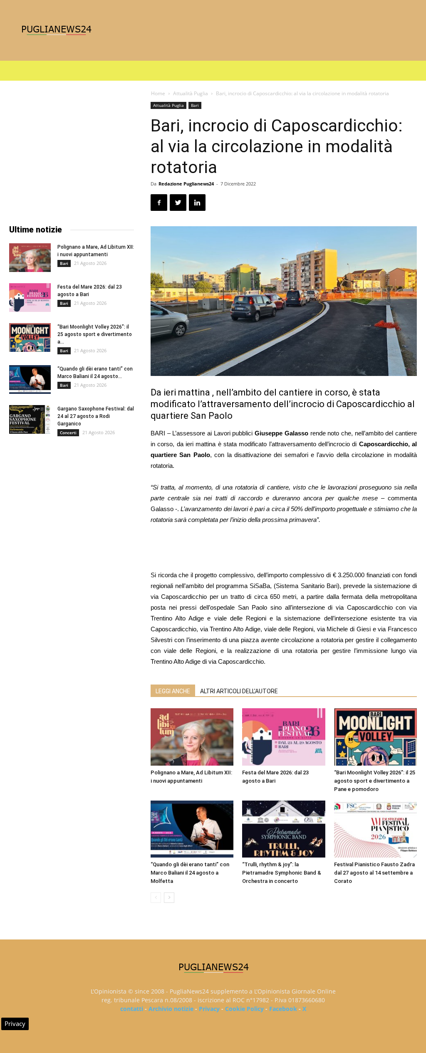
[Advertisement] (283, 548)
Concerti (68, 432)
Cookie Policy (244, 1009)
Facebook (283, 1009)
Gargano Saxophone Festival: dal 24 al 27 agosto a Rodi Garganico (95, 416)
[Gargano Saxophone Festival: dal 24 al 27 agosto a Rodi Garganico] (30, 419)
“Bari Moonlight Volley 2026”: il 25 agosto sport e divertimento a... (94, 334)
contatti (131, 1009)
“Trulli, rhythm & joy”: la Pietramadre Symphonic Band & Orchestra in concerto (281, 872)
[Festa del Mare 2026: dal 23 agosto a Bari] (283, 736)
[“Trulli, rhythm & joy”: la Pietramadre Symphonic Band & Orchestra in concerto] (283, 829)
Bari (195, 105)
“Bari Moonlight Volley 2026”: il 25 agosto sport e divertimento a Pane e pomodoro (374, 780)
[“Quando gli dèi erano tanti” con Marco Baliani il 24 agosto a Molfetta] (192, 829)
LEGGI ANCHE (173, 691)
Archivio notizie (171, 1009)
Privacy (209, 1009)
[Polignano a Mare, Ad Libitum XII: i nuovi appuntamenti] (192, 736)
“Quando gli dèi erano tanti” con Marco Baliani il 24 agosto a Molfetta (190, 872)
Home (158, 93)
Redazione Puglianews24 (186, 183)
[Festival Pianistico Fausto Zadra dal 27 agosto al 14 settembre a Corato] (375, 829)
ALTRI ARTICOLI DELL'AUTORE (239, 691)
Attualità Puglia (190, 93)
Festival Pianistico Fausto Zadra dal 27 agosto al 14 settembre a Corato (374, 872)
